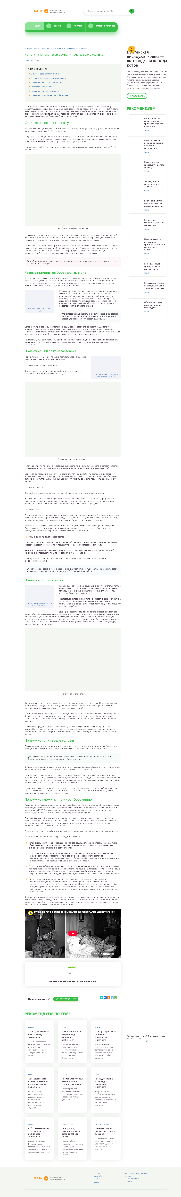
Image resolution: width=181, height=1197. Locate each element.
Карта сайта (98, 1176)
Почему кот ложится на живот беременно (50, 95)
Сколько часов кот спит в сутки (45, 74)
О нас (96, 1178)
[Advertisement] (145, 990)
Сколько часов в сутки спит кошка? (39, 310)
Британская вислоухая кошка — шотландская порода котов (147, 58)
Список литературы (132, 1178)
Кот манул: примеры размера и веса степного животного (72, 1081)
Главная (97, 1173)
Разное (31, 1027)
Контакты (128, 1176)
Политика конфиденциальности (136, 1173)
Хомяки (64, 1027)
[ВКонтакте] (105, 997)
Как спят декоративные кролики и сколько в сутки (39, 605)
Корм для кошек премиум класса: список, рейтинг (152, 266)
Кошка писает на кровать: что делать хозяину (154, 165)
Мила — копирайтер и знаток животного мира (72, 981)
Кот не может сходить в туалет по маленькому (154, 222)
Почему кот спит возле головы (45, 91)
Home (29, 48)
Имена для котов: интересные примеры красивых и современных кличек (154, 244)
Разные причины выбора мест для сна (48, 78)
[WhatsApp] (115, 997)
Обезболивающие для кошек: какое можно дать (153, 305)
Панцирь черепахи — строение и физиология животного (105, 1035)
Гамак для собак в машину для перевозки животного (104, 1082)
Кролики (78, 26)
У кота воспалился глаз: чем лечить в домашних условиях (154, 203)
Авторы (96, 1182)
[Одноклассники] (108, 997)
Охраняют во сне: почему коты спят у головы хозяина (105, 376)
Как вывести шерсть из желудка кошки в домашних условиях (154, 285)
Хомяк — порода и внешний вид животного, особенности (71, 1035)
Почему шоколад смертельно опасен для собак (105, 1131)
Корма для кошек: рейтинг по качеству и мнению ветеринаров (154, 144)
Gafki (41, 11)
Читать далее (137, 96)
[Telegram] (112, 997)
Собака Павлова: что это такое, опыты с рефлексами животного (38, 1132)
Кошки (37, 26)
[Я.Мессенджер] (101, 997)
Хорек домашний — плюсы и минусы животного (38, 1034)
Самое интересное (105, 26)
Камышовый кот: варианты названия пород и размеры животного (38, 1082)
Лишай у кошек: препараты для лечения (152, 184)
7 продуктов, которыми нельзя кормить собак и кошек (71, 1132)
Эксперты (128, 1181)
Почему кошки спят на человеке (46, 82)
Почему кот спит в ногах (42, 87)
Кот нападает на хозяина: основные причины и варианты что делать (154, 122)
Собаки (58, 26)
